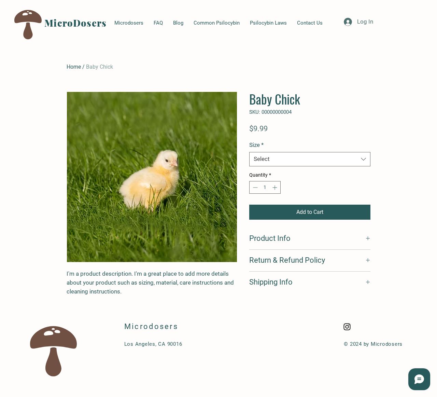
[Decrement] (254, 187)
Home (74, 67)
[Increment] (275, 187)
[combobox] (309, 159)
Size (256, 144)
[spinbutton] (265, 187)
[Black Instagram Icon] (347, 326)
